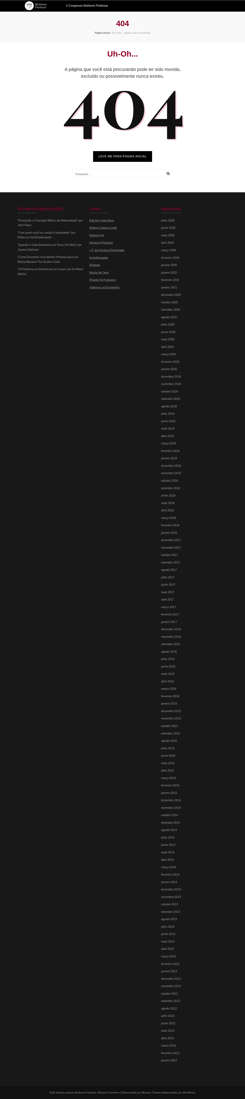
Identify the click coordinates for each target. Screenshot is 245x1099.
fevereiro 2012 (170, 1053)
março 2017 (168, 607)
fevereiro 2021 (170, 279)
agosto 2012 (169, 1008)
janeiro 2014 (169, 882)
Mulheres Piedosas (86, 1092)
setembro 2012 (170, 1000)
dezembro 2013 (171, 889)
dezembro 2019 (171, 376)
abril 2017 (167, 599)
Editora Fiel (96, 235)
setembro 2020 (170, 309)
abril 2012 (167, 1038)
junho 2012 (168, 1023)
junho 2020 (168, 332)
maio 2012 (168, 1030)
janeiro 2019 (169, 458)
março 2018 (168, 517)
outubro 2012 (169, 993)
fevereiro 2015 (170, 785)
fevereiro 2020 (170, 361)
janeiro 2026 (169, 265)
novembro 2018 (171, 473)
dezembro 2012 (171, 978)
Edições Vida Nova (101, 220)
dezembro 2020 (171, 294)
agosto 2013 (169, 919)
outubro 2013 (169, 904)
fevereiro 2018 (170, 525)
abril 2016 (167, 681)
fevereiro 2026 (170, 257)
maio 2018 (168, 503)
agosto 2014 (169, 830)
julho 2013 (168, 926)
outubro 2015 (169, 725)
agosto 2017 (169, 569)
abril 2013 (167, 948)
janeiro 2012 (169, 1060)
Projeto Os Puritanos (102, 279)
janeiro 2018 (169, 532)
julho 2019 (168, 413)
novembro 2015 (171, 718)
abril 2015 (167, 770)
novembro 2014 (171, 807)
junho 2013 (168, 934)
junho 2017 (168, 584)
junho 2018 (168, 495)
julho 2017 (168, 577)
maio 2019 (168, 428)
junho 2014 (168, 844)
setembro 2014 (170, 822)
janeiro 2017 (169, 621)
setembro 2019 (170, 398)
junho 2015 (168, 755)
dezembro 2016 (171, 629)
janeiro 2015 (169, 792)
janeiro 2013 (169, 971)
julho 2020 (168, 324)
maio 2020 (168, 339)
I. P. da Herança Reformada (106, 250)
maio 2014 (168, 852)
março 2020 (168, 354)
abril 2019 (167, 436)
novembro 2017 (171, 547)
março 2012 (168, 1045)
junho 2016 (168, 666)
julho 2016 (168, 659)
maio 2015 (168, 763)
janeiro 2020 (169, 369)
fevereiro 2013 (170, 963)
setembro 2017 (170, 562)
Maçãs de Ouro (99, 272)
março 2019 (168, 443)
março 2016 (168, 688)
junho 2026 (168, 227)
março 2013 (168, 956)
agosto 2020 (169, 317)
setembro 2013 (170, 911)
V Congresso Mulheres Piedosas (87, 5)
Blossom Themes (151, 1092)
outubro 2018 (169, 480)
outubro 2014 (169, 815)
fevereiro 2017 (170, 614)
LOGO (39, 5)
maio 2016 (168, 673)
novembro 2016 (171, 636)
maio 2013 (168, 941)
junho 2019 (168, 421)
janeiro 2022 (169, 272)
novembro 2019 (171, 383)
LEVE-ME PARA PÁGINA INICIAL (122, 156)
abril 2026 (167, 242)
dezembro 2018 (171, 465)
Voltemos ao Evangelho (104, 287)
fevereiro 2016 (170, 696)
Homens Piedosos (101, 242)
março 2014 (168, 867)
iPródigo (94, 265)
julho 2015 (168, 748)
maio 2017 (168, 592)
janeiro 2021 (169, 287)
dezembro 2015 (171, 711)
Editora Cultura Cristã (103, 227)
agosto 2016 (169, 651)
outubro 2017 (169, 554)
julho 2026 (168, 220)
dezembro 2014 (171, 800)
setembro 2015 (170, 733)
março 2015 (168, 778)
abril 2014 (167, 859)
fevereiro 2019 (170, 450)
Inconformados (98, 257)
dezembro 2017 (171, 540)
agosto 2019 (169, 406)
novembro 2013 (171, 896)
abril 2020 (167, 346)
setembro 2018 (170, 488)
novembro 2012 (171, 986)
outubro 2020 (169, 302)
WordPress (189, 1092)
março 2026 (168, 250)
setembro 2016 (170, 644)
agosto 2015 (169, 740)
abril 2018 (167, 510)
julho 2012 (168, 1015)
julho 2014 (168, 837)
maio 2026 (168, 235)
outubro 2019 (169, 391)
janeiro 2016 (169, 703)
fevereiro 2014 (170, 874)
